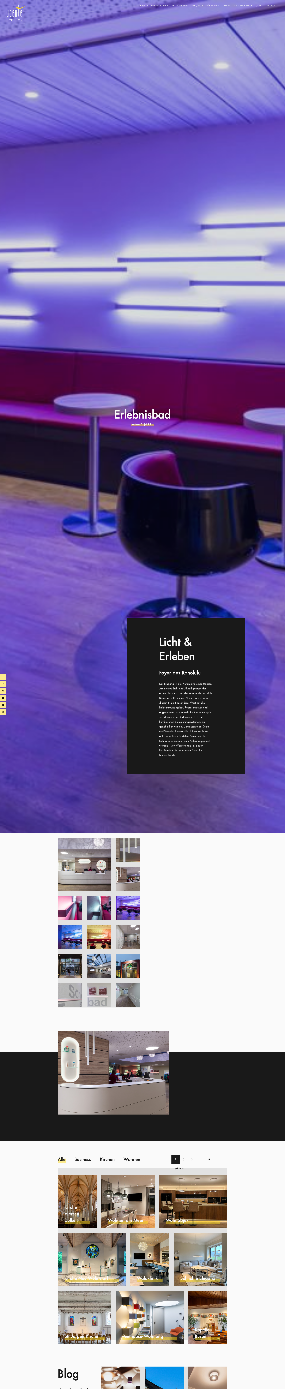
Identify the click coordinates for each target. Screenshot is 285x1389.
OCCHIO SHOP (243, 5)
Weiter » (179, 1168)
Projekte (197, 5)
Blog (227, 5)
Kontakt (272, 5)
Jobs (260, 5)
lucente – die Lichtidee (152, 5)
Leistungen (179, 5)
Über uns (213, 5)
